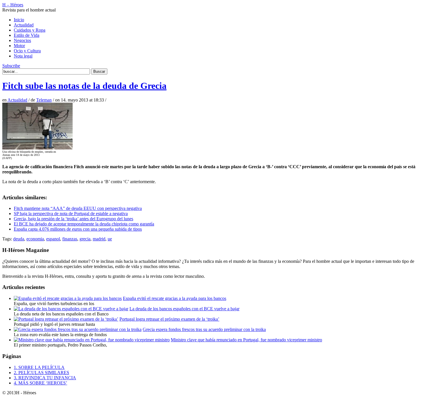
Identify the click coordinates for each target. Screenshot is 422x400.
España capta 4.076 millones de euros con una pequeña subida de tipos (78, 229)
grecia (85, 238)
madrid (99, 238)
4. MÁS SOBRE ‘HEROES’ (40, 382)
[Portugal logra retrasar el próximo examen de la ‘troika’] (66, 319)
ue (110, 238)
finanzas (69, 238)
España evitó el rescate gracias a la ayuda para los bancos (174, 298)
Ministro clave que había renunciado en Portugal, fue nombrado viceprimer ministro (246, 339)
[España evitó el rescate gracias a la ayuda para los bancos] (68, 298)
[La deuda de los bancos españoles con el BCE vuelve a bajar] (71, 308)
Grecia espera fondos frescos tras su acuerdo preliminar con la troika (204, 329)
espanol (53, 238)
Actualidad (24, 24)
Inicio (19, 19)
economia (35, 238)
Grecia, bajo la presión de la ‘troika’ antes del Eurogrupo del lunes (73, 218)
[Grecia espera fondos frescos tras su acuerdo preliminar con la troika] (78, 329)
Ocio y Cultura (27, 50)
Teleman (44, 99)
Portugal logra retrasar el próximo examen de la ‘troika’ (169, 319)
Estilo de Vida (26, 35)
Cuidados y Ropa (29, 30)
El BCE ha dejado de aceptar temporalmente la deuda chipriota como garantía (84, 223)
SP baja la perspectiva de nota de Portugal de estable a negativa (71, 213)
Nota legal (23, 55)
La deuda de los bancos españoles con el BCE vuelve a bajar (184, 308)
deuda (18, 238)
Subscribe (11, 65)
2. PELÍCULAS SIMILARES (41, 372)
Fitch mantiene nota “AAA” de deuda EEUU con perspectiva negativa (78, 208)
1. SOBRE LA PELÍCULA (39, 367)
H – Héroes (12, 4)
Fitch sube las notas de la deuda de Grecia (84, 86)
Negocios (22, 40)
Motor (19, 45)
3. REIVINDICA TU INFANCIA (45, 377)
